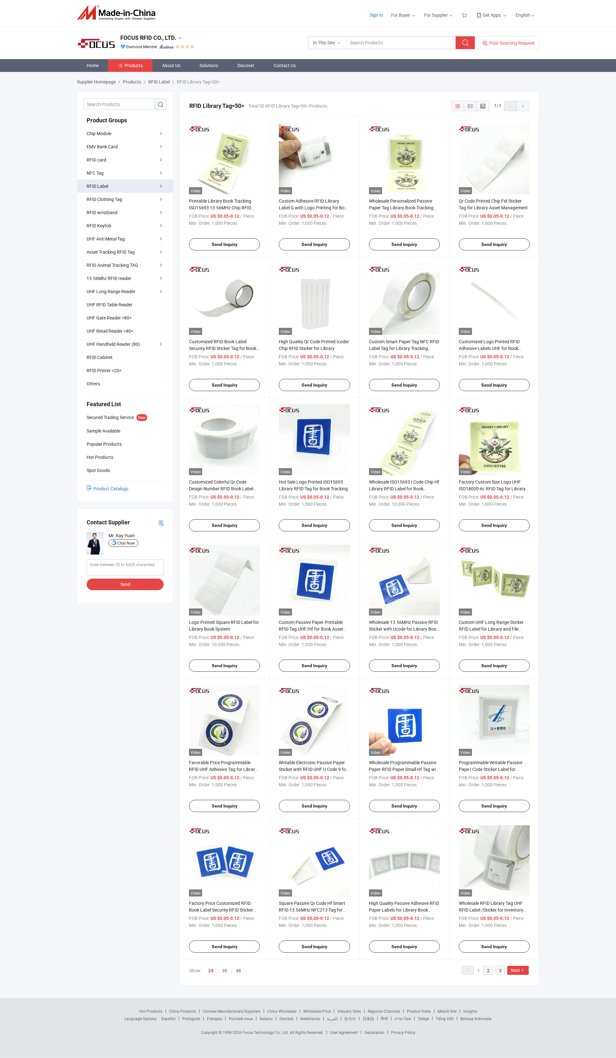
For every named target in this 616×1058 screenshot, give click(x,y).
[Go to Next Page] (523, 106)
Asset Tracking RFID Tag (111, 252)
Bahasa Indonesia (476, 1018)
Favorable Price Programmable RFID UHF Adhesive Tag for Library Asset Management (223, 769)
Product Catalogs (110, 488)
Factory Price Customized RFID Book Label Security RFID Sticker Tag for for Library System (221, 910)
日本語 (368, 1018)
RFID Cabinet (100, 357)
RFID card (96, 160)
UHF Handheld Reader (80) (113, 344)
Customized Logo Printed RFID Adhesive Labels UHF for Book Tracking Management (489, 348)
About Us (171, 65)
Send (125, 584)
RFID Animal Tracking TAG (112, 265)
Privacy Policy (403, 1032)
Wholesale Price (317, 1011)
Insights (470, 1011)
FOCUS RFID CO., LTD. (148, 37)
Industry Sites (349, 1011)
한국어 (350, 1018)
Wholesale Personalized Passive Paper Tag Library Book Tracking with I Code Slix (401, 207)
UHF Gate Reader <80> (109, 318)
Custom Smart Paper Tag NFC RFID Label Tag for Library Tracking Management (404, 348)
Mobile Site (447, 1011)
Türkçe (423, 1018)
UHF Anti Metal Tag (106, 239)
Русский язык (241, 1018)
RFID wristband (102, 212)
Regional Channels (384, 1011)
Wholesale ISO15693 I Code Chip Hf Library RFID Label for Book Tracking (404, 488)
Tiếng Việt (445, 1018)
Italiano (266, 1018)
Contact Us (285, 65)
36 (224, 970)
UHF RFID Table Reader (110, 305)
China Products (182, 1011)
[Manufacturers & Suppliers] (118, 12)
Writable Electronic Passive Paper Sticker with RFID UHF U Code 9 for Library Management (313, 769)
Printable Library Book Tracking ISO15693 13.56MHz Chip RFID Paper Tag (220, 207)
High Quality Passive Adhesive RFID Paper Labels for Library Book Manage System (404, 910)
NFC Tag (95, 173)
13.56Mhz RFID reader (109, 278)
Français (214, 1018)
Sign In (376, 15)
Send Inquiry (224, 244)
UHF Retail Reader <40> (110, 331)
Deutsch (286, 1018)
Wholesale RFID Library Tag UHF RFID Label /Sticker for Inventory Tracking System (491, 910)
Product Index (419, 1011)
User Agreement (344, 1032)
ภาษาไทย (403, 1018)
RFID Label (97, 186)
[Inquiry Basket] (465, 15)
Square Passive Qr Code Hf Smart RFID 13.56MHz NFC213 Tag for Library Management (312, 910)
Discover (245, 65)
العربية (332, 1018)
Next (515, 970)
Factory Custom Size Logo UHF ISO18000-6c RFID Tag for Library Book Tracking (492, 488)
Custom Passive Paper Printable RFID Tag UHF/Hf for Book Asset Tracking (311, 629)
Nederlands (310, 1018)
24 (210, 970)
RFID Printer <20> (104, 370)
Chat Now (126, 543)
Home (92, 65)
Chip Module (99, 133)
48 (238, 970)
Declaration (374, 1032)
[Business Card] (161, 522)
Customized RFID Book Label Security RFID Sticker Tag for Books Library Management (224, 348)
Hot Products (150, 1011)
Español (168, 1018)
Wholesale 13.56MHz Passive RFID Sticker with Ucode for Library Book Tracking (404, 629)
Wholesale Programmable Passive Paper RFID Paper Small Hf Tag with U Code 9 (404, 769)
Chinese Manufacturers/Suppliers (232, 1011)
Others (93, 383)
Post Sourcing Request (512, 43)
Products (133, 65)
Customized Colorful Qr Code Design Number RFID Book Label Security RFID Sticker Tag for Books (224, 488)
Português (191, 1018)
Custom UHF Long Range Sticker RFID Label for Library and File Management (491, 629)
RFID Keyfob (99, 226)
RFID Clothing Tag (104, 199)
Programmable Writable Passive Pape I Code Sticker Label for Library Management (490, 769)
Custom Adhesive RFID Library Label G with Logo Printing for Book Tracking (314, 207)
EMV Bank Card (102, 147)
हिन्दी (384, 1018)
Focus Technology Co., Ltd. (266, 1032)
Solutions (209, 65)
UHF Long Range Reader (111, 291)
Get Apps (492, 15)
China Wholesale (281, 1011)
